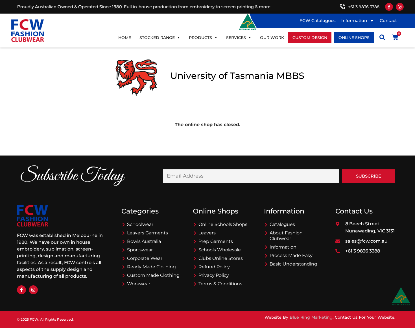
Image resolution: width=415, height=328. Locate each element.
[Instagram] (400, 7)
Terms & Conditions (220, 283)
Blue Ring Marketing (311, 317)
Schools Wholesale (219, 250)
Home (124, 37)
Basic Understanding (293, 264)
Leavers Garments (147, 233)
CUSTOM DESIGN (309, 37)
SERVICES (236, 37)
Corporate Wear (144, 258)
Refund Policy (214, 266)
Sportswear (140, 250)
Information (354, 20)
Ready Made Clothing (151, 266)
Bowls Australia (144, 241)
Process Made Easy (291, 255)
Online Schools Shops (222, 224)
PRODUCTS (200, 37)
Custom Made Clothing (153, 275)
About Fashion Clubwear (286, 235)
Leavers (207, 233)
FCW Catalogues (318, 20)
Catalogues (282, 224)
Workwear (138, 283)
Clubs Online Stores (220, 258)
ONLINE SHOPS (354, 37)
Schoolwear (140, 224)
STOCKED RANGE (157, 37)
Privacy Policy (213, 275)
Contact (388, 20)
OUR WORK (272, 37)
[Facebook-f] (389, 7)
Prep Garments (215, 241)
